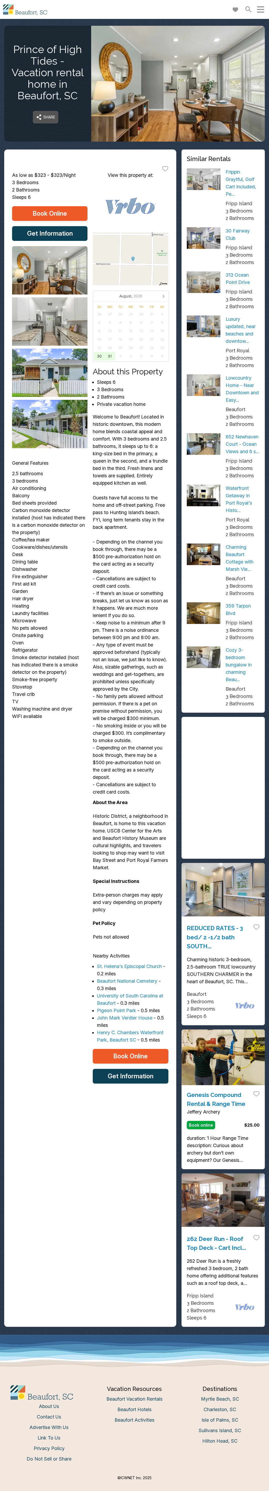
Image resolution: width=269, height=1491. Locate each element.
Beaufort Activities (134, 1420)
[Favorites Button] (235, 9)
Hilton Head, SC (219, 1441)
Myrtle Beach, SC (220, 1399)
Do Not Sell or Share (49, 1459)
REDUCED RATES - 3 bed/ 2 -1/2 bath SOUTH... (215, 937)
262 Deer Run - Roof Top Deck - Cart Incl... (216, 1243)
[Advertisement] (223, 755)
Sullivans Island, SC (220, 1430)
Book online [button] (201, 1125)
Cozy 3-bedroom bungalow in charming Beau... (239, 664)
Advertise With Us (49, 1427)
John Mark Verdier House (124, 1018)
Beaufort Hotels (134, 1409)
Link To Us (49, 1438)
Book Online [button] (50, 213)
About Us (49, 1406)
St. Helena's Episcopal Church (129, 966)
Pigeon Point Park (116, 1010)
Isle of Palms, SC (219, 1420)
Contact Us (49, 1417)
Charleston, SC (220, 1409)
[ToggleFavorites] (165, 168)
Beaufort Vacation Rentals (134, 1399)
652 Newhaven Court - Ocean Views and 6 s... (242, 444)
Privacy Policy (49, 1448)
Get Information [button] (50, 233)
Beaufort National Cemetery (127, 981)
